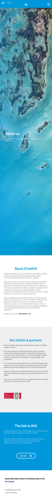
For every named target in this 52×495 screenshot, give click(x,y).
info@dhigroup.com (13, 490)
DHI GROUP (9, 482)
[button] (26, 4)
